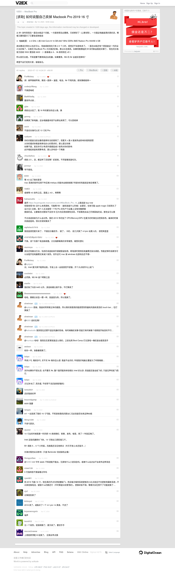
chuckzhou (29, 155)
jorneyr (27, 165)
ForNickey (29, 76)
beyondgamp (30, 399)
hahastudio (29, 198)
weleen (27, 346)
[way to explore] (22, 3)
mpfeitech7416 (31, 227)
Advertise (35, 552)
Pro (81, 70)
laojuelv (137, 51)
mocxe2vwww (30, 531)
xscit (26, 126)
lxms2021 (28, 389)
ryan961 (28, 478)
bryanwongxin (31, 511)
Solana (70, 552)
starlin (27, 283)
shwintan (30, 22)
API (53, 552)
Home (142, 3)
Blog (46, 552)
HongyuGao (30, 458)
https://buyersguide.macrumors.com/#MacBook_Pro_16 (53, 202)
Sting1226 (29, 419)
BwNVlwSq (29, 96)
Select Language (113, 552)
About (16, 552)
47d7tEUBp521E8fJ (33, 237)
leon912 (28, 521)
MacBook (93, 70)
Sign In (157, 3)
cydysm (28, 136)
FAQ (61, 552)
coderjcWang (30, 86)
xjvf (26, 491)
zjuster (27, 429)
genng (27, 116)
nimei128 (28, 468)
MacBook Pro (30, 11)
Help (25, 552)
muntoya (28, 247)
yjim (26, 106)
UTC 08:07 (38, 567)
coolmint (28, 273)
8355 (26, 175)
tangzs (27, 409)
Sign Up (149, 3)
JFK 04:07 (65, 567)
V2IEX (27, 188)
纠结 (115, 70)
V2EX (19, 11)
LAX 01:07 (57, 567)
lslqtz (26, 356)
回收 (105, 70)
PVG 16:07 (48, 567)
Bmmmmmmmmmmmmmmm (37, 293)
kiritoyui (28, 501)
